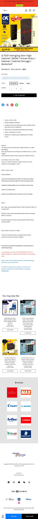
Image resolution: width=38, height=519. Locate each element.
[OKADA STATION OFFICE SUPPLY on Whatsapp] (29, 483)
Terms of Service (7, 508)
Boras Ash (14, 83)
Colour (3, 83)
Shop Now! (19, 4)
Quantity (3, 87)
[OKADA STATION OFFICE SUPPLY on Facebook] (8, 483)
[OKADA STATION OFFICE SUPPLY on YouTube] (19, 483)
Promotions (4, 74)
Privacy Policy (15, 508)
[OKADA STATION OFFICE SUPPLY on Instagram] (14, 483)
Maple (28, 83)
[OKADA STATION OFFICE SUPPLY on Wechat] (24, 483)
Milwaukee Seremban (19, 475)
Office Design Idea (30, 508)
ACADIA (21, 83)
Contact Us (19, 473)
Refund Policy (22, 508)
